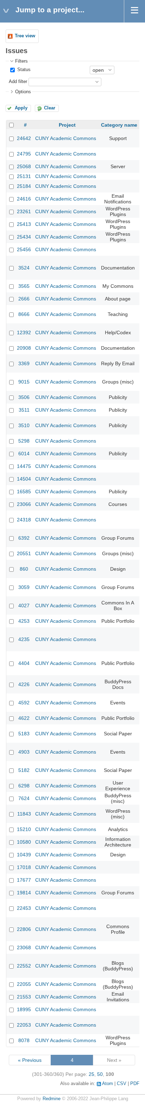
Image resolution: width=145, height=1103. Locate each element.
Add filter (18, 81)
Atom (107, 1083)
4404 (24, 663)
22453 (24, 908)
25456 (24, 249)
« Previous (30, 1060)
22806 (24, 929)
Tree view (25, 35)
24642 (24, 138)
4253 (24, 621)
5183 (24, 733)
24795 (24, 154)
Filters (21, 61)
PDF (134, 1083)
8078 (24, 1040)
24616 (24, 199)
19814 (24, 892)
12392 (24, 332)
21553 (24, 997)
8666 (24, 314)
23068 (24, 947)
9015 (24, 382)
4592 (24, 702)
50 (100, 1074)
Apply (21, 108)
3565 (24, 286)
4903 (24, 752)
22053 (24, 1025)
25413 (24, 224)
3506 (24, 397)
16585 (24, 491)
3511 (24, 410)
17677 (24, 880)
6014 (24, 453)
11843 (24, 814)
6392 (24, 538)
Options (23, 91)
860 (24, 569)
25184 (24, 186)
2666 (24, 299)
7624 (24, 798)
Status (23, 69)
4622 (24, 718)
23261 (24, 211)
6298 (24, 785)
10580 (24, 842)
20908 (24, 348)
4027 (24, 605)
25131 (24, 176)
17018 (24, 867)
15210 (24, 829)
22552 (24, 966)
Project (67, 125)
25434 (24, 237)
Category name (119, 125)
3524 (24, 268)
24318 (24, 519)
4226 (24, 684)
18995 (24, 1009)
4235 (24, 639)
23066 (24, 504)
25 (91, 1074)
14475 (24, 466)
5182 (24, 770)
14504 (24, 479)
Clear (49, 108)
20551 (24, 553)
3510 (24, 425)
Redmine (52, 1098)
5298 (24, 441)
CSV (121, 1083)
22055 (24, 984)
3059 (24, 587)
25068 (24, 166)
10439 (24, 854)
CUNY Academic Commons (65, 138)
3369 (24, 363)
